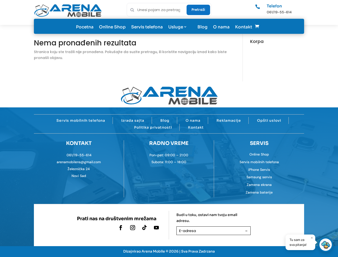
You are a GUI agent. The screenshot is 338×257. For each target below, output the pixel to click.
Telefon (274, 6)
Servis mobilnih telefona (80, 120)
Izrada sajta (132, 120)
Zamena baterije (259, 192)
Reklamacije (229, 120)
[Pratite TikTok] (144, 228)
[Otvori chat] (325, 244)
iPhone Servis (259, 169)
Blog (202, 27)
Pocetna (85, 27)
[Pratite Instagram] (133, 228)
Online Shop (112, 27)
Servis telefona (147, 27)
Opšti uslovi (269, 120)
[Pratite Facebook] (121, 228)
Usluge (175, 27)
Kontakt (243, 27)
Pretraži (198, 9)
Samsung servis (259, 177)
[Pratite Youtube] (156, 228)
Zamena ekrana (259, 184)
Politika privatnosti (153, 127)
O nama (221, 27)
